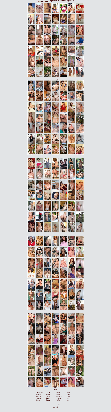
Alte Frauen (58, 392)
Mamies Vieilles (39, 394)
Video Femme (58, 399)
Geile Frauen (68, 392)
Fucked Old (48, 400)
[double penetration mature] (55, 386)
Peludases (48, 398)
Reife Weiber (48, 392)
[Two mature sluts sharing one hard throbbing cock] (47, 200)
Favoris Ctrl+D (55, 387)
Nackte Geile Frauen (59, 397)
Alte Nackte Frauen (69, 399)
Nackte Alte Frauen (69, 393)
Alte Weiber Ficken (49, 397)
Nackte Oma (58, 394)
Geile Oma (68, 400)
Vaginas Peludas (39, 393)
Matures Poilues (39, 398)
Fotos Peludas (58, 400)
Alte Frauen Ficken (59, 396)
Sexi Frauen (68, 394)
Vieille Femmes (49, 393)
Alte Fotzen (48, 394)
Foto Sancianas (39, 397)
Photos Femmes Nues (40, 392)
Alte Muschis (58, 393)
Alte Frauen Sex (69, 398)
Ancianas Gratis (39, 396)
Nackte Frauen (68, 396)
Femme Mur (68, 397)
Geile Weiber (48, 396)
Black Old (48, 399)
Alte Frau (38, 400)
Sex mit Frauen (59, 398)
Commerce (55, 408)
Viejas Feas (38, 399)
